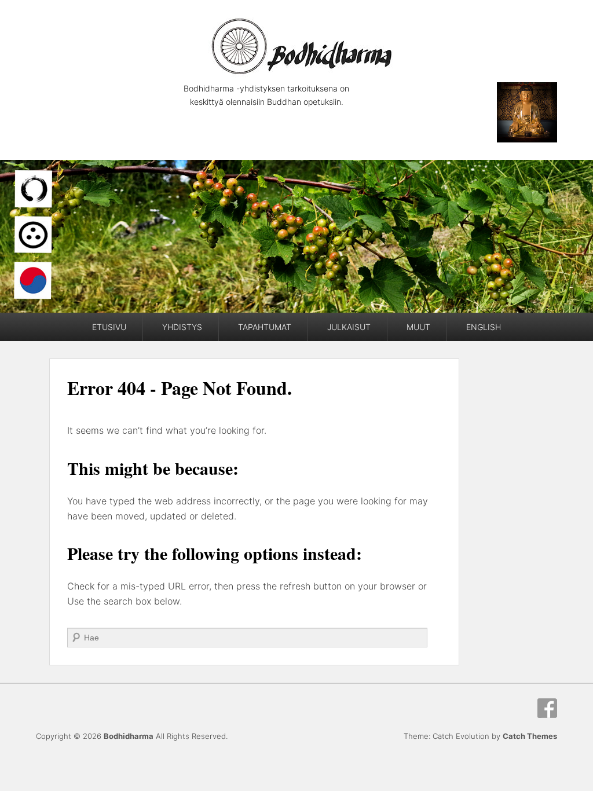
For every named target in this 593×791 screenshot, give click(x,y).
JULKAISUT (349, 327)
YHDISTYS (182, 327)
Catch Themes (530, 736)
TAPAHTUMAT (264, 327)
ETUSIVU (109, 327)
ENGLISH (483, 327)
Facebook (547, 708)
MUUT (418, 327)
